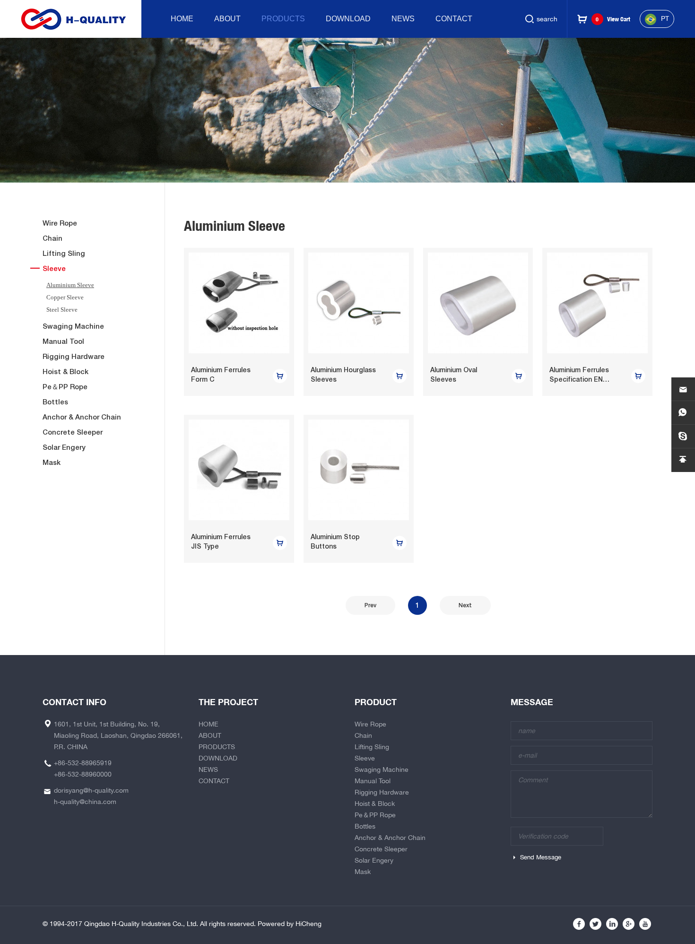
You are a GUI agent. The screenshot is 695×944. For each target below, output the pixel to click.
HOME (182, 19)
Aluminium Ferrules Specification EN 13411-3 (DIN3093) (579, 379)
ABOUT (227, 19)
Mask (52, 462)
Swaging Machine (73, 326)
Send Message (540, 857)
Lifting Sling (64, 253)
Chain (52, 238)
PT (665, 18)
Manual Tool (63, 341)
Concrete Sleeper (73, 432)
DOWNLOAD (348, 19)
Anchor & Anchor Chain (82, 417)
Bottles (55, 402)
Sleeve (54, 268)
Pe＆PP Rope (65, 387)
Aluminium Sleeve (70, 284)
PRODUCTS (283, 19)
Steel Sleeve (62, 309)
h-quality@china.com (85, 801)
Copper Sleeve (65, 297)
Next (465, 605)
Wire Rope (60, 223)
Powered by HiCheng (289, 923)
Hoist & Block (65, 371)
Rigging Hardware (73, 356)
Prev (370, 605)
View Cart (613, 19)
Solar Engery (64, 447)
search (547, 19)
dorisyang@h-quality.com (91, 790)
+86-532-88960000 (83, 774)
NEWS (403, 19)
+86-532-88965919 (83, 763)
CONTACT (453, 19)
